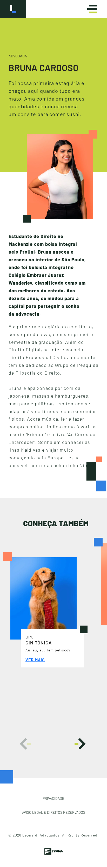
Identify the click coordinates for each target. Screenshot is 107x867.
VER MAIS (35, 659)
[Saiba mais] (43, 597)
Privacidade (53, 798)
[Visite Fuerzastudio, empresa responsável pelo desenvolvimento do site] (53, 850)
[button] (25, 744)
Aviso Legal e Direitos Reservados (53, 812)
